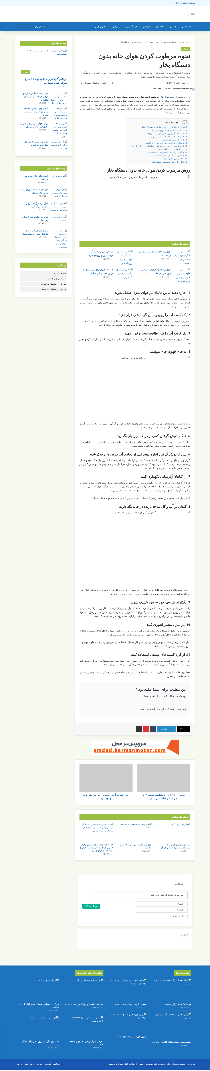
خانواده (165, 42)
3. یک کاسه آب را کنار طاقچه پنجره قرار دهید (166, 137)
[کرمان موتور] (135, 747)
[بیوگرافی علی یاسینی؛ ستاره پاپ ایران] (58, 221)
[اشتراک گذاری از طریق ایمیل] (139, 729)
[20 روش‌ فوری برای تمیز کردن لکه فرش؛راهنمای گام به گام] (124, 274)
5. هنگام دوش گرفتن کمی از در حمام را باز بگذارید (164, 143)
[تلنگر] (191, 14)
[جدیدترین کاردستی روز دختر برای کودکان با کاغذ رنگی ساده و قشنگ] (39, 1027)
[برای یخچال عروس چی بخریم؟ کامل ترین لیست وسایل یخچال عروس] (58, 130)
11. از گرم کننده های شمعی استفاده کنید (167, 162)
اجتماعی (173, 26)
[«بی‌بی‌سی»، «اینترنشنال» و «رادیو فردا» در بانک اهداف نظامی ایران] (58, 98)
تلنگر (172, 97)
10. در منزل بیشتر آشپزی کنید (171, 159)
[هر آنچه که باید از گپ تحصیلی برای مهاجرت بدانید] (171, 990)
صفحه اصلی (187, 26)
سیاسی (146, 26)
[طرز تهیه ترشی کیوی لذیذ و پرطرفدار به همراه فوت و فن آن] (173, 832)
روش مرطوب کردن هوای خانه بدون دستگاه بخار (163, 127)
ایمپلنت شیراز (60, 273)
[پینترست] (146, 729)
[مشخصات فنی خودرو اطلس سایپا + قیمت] (83, 990)
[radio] (145, 703)
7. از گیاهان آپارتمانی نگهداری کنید (171, 149)
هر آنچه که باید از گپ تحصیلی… (176, 1004)
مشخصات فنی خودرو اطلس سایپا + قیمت (84, 1004)
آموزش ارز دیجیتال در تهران (53, 284)
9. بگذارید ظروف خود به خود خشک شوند (168, 156)
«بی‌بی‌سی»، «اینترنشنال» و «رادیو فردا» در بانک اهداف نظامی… (35, 96)
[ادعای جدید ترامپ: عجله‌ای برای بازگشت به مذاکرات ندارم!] (58, 113)
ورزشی (116, 26)
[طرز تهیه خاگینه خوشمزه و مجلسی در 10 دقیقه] (181, 257)
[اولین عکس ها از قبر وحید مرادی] (58, 180)
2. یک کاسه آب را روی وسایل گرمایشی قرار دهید (165, 133)
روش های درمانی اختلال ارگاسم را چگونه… (171, 1042)
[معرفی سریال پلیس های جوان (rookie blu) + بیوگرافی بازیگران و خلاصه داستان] (83, 1027)
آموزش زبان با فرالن (57, 278)
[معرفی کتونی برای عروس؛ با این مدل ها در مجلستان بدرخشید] (126, 990)
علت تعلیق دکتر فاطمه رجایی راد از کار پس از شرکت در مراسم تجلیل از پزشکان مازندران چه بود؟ (96, 848)
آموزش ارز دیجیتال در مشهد (53, 289)
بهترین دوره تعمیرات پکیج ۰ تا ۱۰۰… (129, 1036)
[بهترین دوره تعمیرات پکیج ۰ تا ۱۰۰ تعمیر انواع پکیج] (126, 1023)
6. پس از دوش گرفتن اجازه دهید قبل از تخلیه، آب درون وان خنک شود (157, 146)
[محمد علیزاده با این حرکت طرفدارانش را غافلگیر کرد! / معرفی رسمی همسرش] (58, 238)
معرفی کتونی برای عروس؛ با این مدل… (128, 1004)
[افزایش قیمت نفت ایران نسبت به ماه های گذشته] (58, 194)
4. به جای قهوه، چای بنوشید (173, 140)
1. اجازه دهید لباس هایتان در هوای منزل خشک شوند (164, 130)
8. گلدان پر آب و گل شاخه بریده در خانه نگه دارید (165, 152)
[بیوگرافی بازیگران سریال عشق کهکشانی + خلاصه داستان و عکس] (39, 990)
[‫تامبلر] (153, 729)
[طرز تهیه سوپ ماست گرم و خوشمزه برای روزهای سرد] (124, 257)
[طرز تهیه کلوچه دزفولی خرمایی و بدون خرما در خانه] (181, 275)
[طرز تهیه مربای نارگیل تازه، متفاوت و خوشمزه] (58, 146)
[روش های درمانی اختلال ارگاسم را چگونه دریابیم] (171, 1026)
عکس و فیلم (101, 26)
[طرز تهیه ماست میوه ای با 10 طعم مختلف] (135, 832)
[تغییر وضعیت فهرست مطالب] (183, 122)
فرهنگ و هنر (131, 26)
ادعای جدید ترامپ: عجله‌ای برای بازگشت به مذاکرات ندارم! (35, 111)
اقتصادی (159, 26)
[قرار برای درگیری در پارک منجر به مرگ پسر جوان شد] (58, 207)
